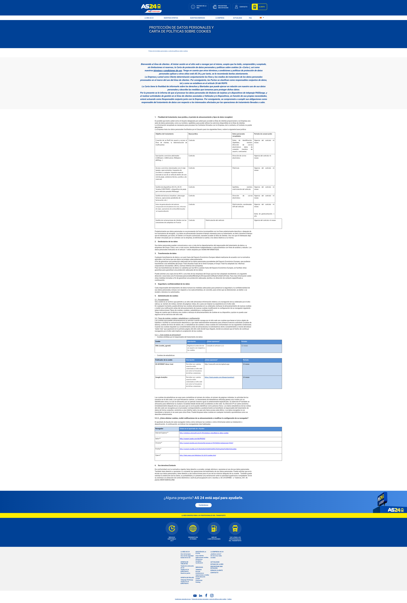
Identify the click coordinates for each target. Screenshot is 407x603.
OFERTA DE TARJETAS (184, 563)
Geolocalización (200, 577)
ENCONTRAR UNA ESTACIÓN (216, 567)
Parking (198, 582)
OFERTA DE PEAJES (187, 577)
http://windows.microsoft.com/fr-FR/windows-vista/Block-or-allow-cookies (204, 433)
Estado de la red (185, 557)
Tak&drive (199, 569)
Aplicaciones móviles (202, 557)
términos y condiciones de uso (167, 70)
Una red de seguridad (187, 556)
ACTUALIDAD (237, 18)
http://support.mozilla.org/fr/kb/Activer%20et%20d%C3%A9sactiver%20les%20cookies (208, 449)
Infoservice (199, 559)
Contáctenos (203, 505)
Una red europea (186, 554)
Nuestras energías (197, 18)
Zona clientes (200, 555)
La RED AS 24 (185, 552)
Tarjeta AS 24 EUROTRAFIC (185, 570)
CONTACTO (214, 572)
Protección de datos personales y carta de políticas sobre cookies (209, 599)
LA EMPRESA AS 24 (216, 552)
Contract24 (199, 580)
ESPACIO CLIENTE (216, 570)
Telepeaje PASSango (187, 580)
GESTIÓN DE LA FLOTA (201, 552)
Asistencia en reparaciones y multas (202, 574)
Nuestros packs (185, 573)
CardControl (199, 563)
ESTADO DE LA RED (216, 564)
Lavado (198, 578)
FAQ (250, 18)
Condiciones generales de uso (183, 599)
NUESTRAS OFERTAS (171, 18)
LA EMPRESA (219, 18)
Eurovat (198, 571)
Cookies (229, 599)
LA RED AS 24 (148, 18)
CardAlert (198, 561)
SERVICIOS (199, 567)
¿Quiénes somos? (215, 554)
